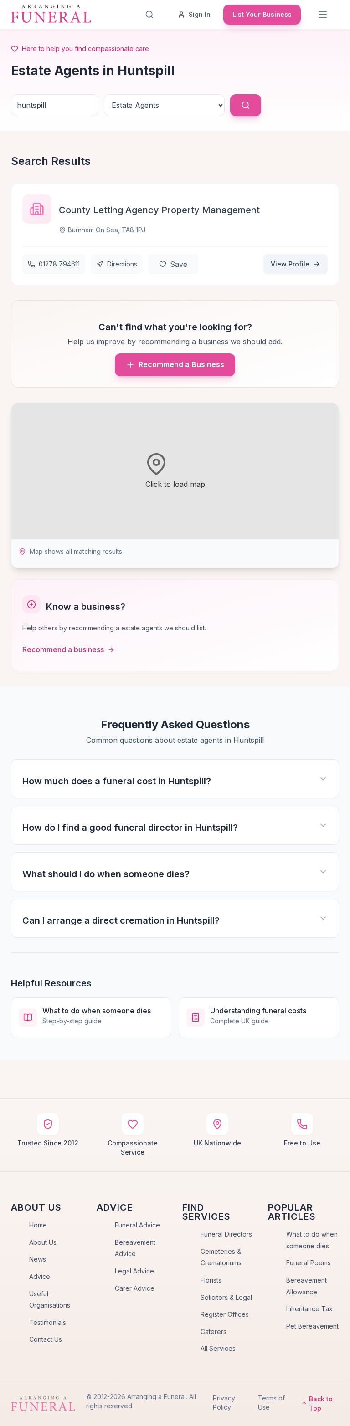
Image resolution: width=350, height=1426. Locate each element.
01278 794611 (59, 264)
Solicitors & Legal (226, 1297)
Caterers (213, 1331)
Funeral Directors (226, 1234)
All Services (218, 1348)
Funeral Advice (137, 1225)
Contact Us (45, 1339)
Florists (211, 1280)
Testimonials (47, 1322)
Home (38, 1225)
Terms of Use (271, 1402)
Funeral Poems (308, 1263)
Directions (122, 264)
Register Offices (225, 1314)
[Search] (149, 15)
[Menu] (322, 15)
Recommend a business (63, 649)
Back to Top (321, 1403)
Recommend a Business (181, 364)
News (37, 1259)
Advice (39, 1276)
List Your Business (262, 14)
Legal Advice (134, 1271)
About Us (43, 1242)
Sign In (200, 14)
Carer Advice (134, 1288)
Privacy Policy (224, 1402)
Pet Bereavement (312, 1326)
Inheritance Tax (309, 1309)
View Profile (290, 264)
